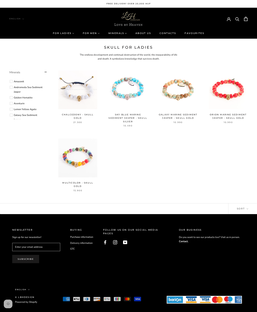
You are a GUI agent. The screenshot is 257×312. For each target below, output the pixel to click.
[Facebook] (105, 242)
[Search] (237, 19)
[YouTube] (125, 242)
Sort (241, 208)
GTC (72, 249)
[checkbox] (29, 81)
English (15, 18)
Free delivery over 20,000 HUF (128, 3)
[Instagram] (115, 242)
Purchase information (81, 237)
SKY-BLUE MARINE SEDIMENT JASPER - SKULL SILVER (128, 118)
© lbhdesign (24, 297)
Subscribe (26, 259)
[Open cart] (246, 19)
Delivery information (81, 243)
